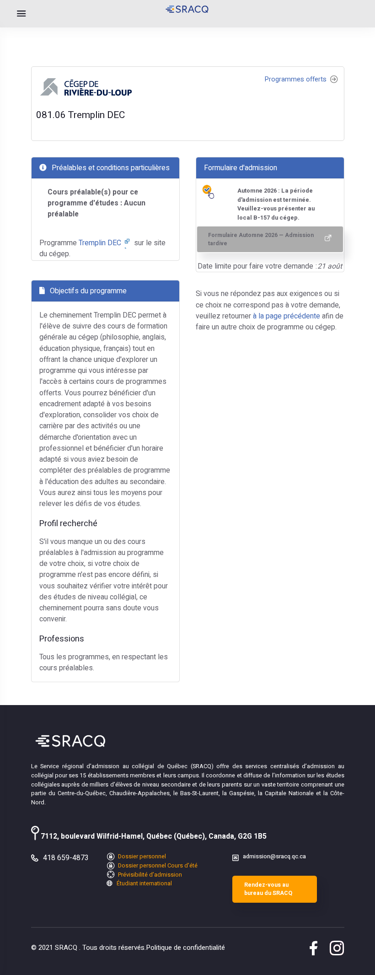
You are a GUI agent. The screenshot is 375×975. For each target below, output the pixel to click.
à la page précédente (286, 316)
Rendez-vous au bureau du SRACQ (268, 889)
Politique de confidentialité (185, 948)
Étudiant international (143, 883)
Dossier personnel (141, 856)
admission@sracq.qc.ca (274, 856)
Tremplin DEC (101, 242)
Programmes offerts (296, 79)
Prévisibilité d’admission (149, 875)
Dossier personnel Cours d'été (157, 866)
